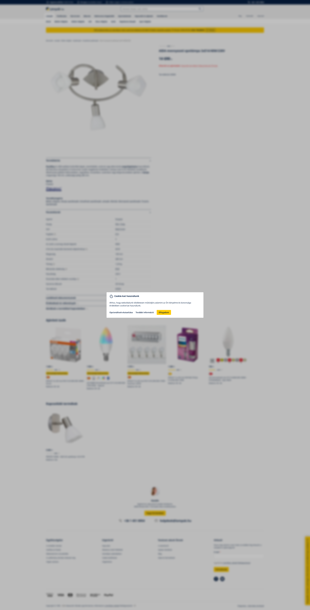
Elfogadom (164, 312)
